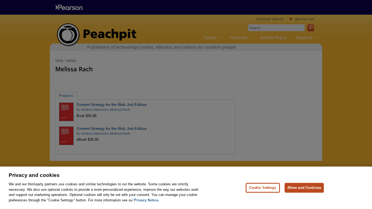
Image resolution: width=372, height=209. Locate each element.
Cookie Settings (262, 188)
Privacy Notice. (146, 200)
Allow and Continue (304, 188)
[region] (186, 188)
